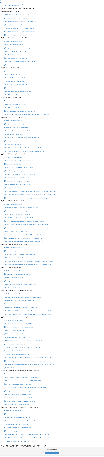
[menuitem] (1, 3)
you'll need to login (58, 451)
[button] (1, 1)
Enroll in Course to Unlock (52, 453)
